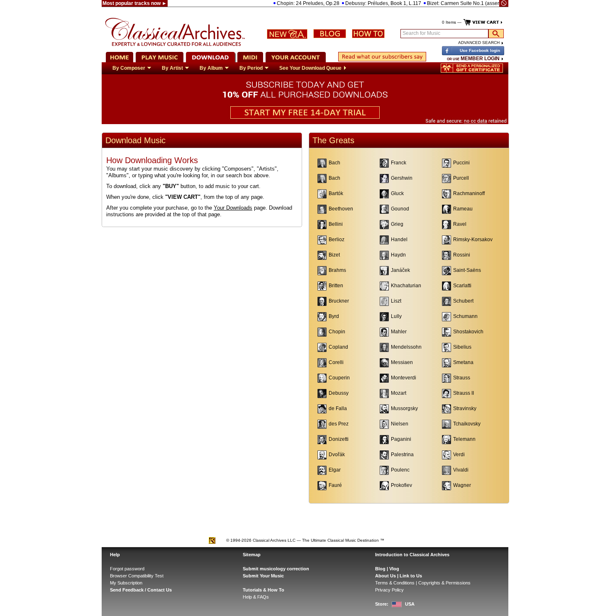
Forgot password (127, 568)
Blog (380, 568)
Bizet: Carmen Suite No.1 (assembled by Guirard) (471, 3)
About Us (385, 575)
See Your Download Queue (310, 68)
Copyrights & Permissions (444, 582)
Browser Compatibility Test (136, 575)
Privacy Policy (389, 589)
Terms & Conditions (395, 582)
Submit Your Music (263, 575)
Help (115, 554)
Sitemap (252, 554)
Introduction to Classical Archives (412, 554)
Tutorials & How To (263, 589)
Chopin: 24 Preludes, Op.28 (297, 3)
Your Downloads (233, 208)
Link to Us (411, 575)
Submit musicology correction (276, 568)
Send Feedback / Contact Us (141, 589)
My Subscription (126, 582)
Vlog (394, 568)
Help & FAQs (256, 596)
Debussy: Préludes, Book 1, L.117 (371, 3)
